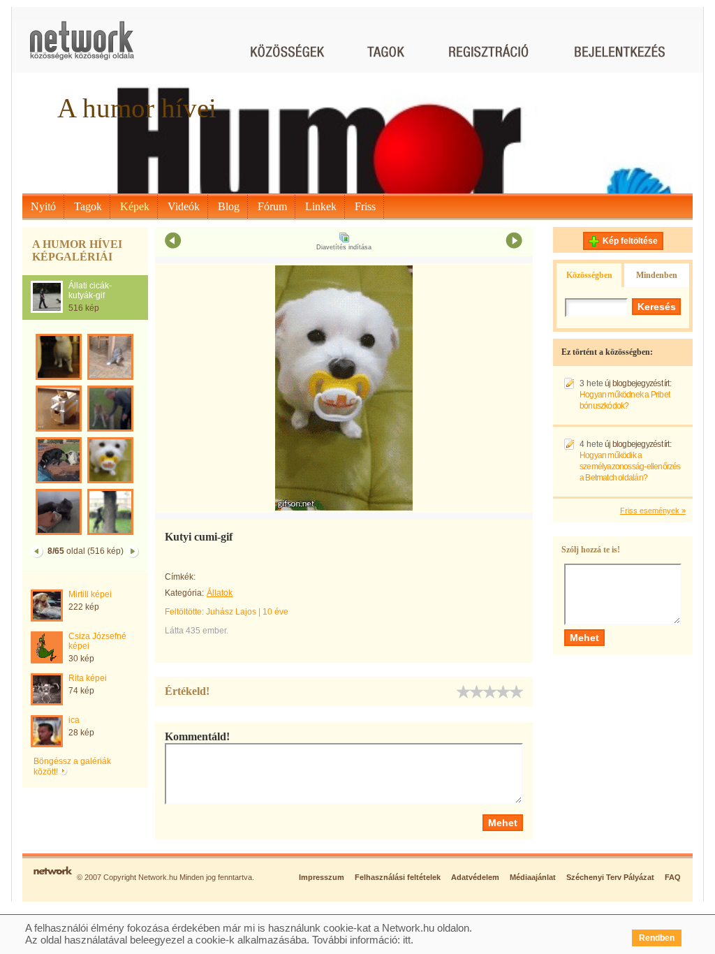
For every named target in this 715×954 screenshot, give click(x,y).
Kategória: (184, 593)
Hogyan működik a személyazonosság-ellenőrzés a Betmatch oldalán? (630, 466)
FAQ (673, 877)
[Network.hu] (81, 47)
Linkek (321, 206)
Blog (228, 206)
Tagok (88, 206)
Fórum (272, 206)
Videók (184, 206)
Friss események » (653, 510)
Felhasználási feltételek (398, 877)
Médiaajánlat (533, 877)
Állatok (220, 593)
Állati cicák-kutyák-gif (90, 290)
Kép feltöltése (630, 241)
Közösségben (589, 275)
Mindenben (656, 275)
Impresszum (321, 877)
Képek (134, 206)
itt (407, 940)
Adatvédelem (475, 877)
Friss (365, 206)
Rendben (657, 938)
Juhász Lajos (231, 612)
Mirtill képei (90, 594)
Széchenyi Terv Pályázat (610, 877)
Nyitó (43, 206)
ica (74, 720)
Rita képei (87, 678)
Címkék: (180, 577)
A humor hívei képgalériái (77, 250)
